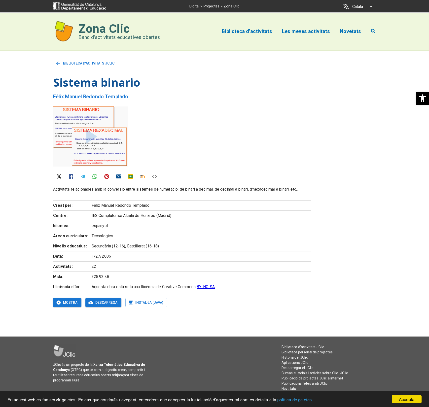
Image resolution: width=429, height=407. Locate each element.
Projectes (211, 6)
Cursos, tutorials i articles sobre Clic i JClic (315, 373)
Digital (194, 6)
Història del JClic (295, 357)
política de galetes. (295, 399)
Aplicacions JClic (295, 363)
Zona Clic (104, 29)
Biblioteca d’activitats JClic (303, 347)
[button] (422, 98)
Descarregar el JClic (297, 368)
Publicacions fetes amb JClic (304, 383)
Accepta (406, 399)
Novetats (289, 389)
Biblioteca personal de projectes (307, 352)
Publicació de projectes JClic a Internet (312, 378)
